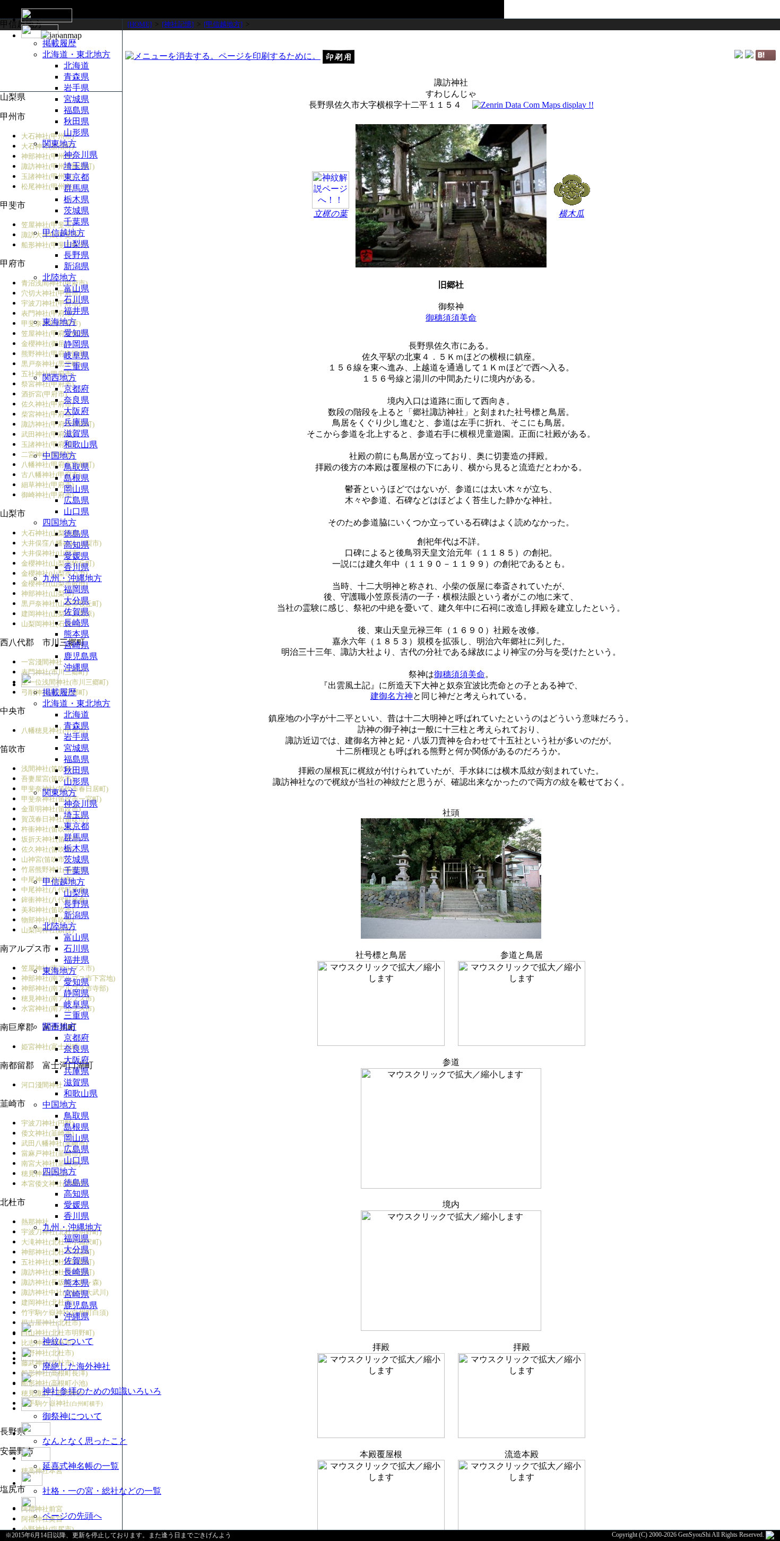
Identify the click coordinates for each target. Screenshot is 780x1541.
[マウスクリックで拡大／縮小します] (521, 1003)
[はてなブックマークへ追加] (766, 57)
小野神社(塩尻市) (47, 1529)
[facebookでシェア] (738, 55)
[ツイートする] (749, 55)
